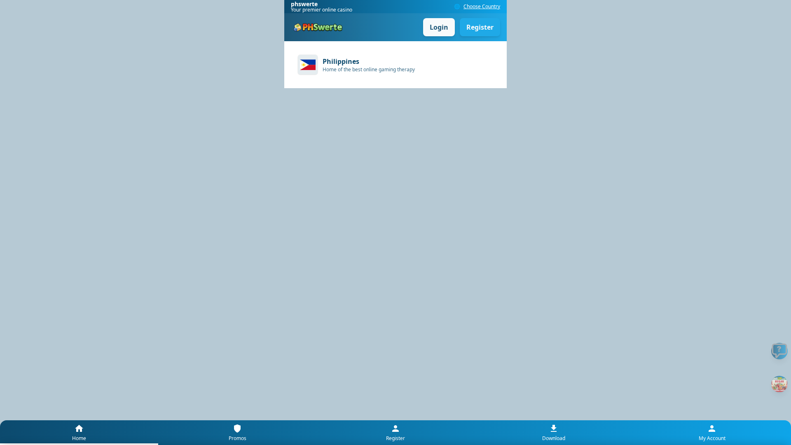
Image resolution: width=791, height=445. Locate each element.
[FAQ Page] (779, 351)
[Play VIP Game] (779, 384)
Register (480, 27)
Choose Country (481, 6)
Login (439, 27)
